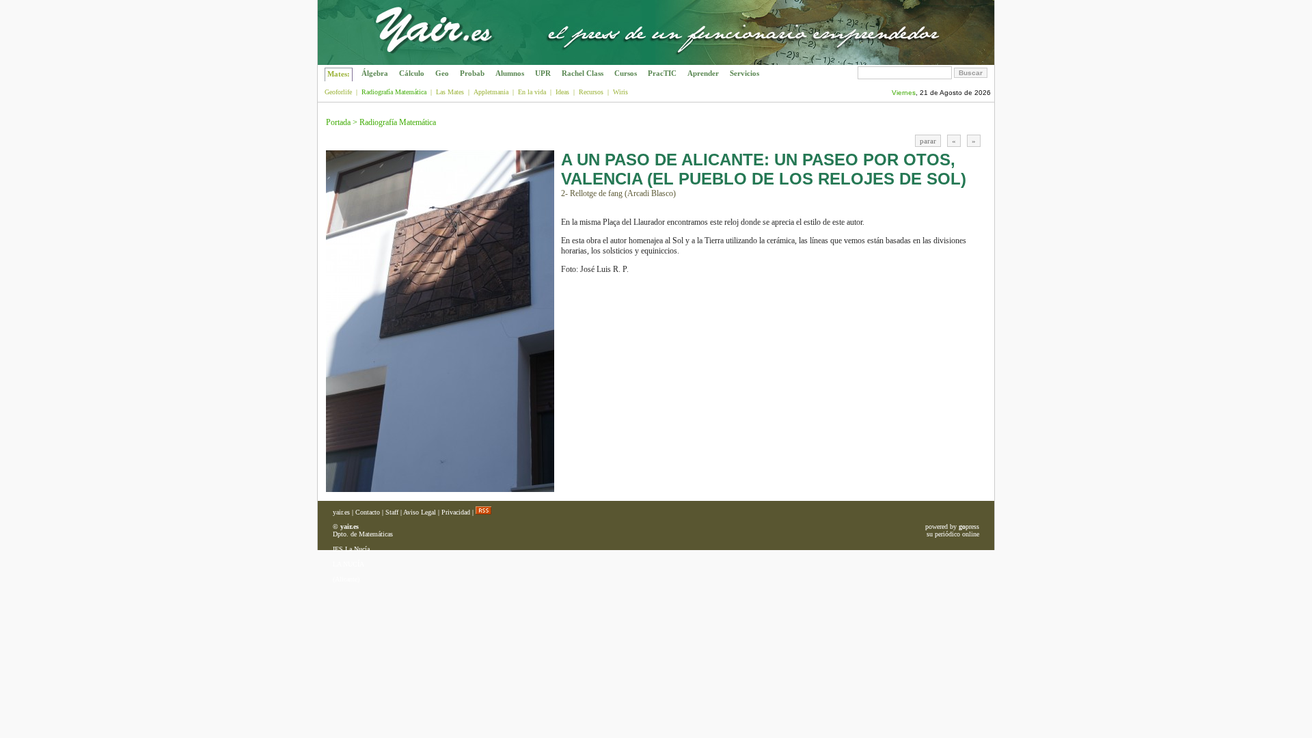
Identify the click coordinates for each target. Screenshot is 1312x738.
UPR (543, 73)
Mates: (338, 74)
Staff (391, 512)
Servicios (744, 73)
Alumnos (509, 73)
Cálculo (411, 73)
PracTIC (662, 73)
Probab (472, 73)
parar (928, 141)
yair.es (341, 512)
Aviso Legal (419, 512)
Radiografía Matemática (397, 122)
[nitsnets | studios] (931, 61)
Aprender (703, 73)
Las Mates (450, 92)
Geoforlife (338, 92)
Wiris (620, 92)
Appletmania (491, 92)
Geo (442, 73)
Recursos (591, 92)
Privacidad (455, 512)
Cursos (625, 73)
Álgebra (374, 73)
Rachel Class (582, 73)
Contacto (367, 512)
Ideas (562, 92)
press (969, 526)
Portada (338, 122)
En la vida (532, 92)
